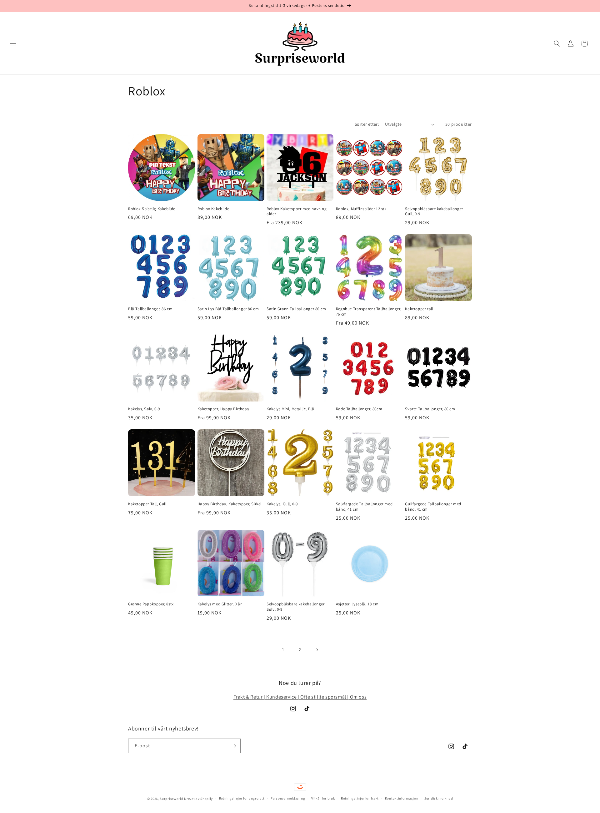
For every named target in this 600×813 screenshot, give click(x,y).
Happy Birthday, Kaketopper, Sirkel (230, 504)
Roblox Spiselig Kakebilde (151, 208)
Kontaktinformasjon (401, 798)
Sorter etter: (367, 124)
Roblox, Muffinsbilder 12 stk (361, 208)
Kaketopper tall (419, 308)
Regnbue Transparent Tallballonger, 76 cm (368, 311)
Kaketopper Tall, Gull (147, 504)
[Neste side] (317, 650)
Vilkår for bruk (323, 798)
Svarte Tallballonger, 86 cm (430, 409)
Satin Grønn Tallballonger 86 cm (296, 308)
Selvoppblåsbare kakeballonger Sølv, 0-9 (295, 607)
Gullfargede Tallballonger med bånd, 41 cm (433, 507)
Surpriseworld (171, 798)
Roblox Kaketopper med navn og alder (297, 211)
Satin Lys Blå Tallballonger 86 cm (228, 308)
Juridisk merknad (438, 798)
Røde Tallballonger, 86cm (359, 409)
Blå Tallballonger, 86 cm (150, 308)
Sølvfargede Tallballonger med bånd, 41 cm (364, 507)
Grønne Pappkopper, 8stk (151, 604)
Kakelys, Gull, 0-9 (282, 504)
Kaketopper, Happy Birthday (223, 409)
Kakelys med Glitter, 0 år (220, 604)
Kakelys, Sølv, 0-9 (144, 409)
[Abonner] (233, 746)
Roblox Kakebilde (213, 208)
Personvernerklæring (288, 798)
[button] (13, 43)
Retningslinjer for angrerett (242, 798)
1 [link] (283, 649)
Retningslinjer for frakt (360, 798)
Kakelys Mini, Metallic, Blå (290, 409)
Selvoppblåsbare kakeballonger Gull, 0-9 (434, 211)
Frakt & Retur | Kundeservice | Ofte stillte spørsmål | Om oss (300, 697)
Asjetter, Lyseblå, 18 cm (357, 604)
